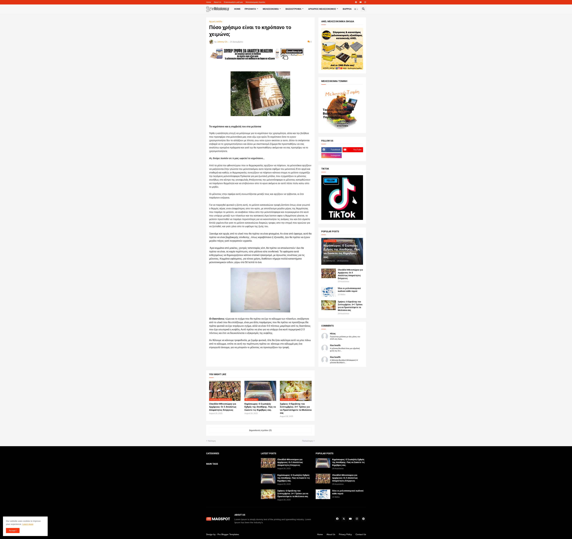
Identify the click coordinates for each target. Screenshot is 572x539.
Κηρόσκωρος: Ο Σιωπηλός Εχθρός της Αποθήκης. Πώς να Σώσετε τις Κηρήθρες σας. (260, 407)
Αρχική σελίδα (215, 21)
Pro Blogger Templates (228, 534)
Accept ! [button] (13, 530)
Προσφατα (250, 9)
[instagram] (365, 2)
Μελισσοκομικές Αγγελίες (255, 2)
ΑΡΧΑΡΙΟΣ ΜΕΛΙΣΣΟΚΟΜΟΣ (322, 9)
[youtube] (361, 2)
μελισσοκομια (271, 9)
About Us (217, 2)
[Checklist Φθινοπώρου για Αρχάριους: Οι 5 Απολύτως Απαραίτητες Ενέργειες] (328, 273)
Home (208, 2)
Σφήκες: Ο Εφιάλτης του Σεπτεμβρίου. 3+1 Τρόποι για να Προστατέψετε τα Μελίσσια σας (295, 408)
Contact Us (361, 534)
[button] (356, 9)
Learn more (27, 524)
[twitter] (343, 518)
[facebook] (356, 2)
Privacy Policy (345, 534)
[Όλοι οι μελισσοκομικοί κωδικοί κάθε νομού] (328, 292)
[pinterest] (363, 518)
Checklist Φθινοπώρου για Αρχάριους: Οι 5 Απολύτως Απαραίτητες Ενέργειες (222, 407)
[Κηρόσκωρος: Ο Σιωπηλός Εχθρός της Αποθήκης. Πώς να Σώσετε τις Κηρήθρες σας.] (268, 478)
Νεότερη (212, 441)
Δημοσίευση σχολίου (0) (260, 430)
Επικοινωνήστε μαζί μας (233, 2)
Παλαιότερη (307, 441)
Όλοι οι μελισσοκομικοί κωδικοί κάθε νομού (349, 289)
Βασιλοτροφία (293, 9)
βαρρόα (347, 9)
